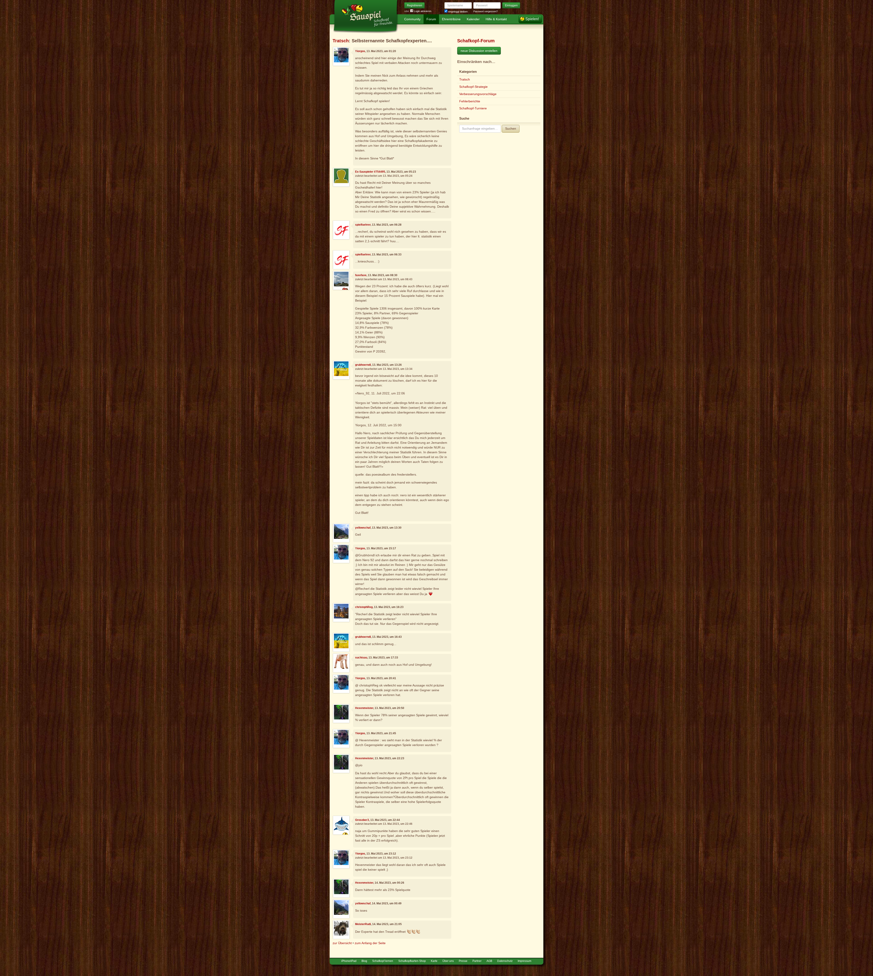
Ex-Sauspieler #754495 (370, 171)
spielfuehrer (363, 224)
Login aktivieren (422, 11)
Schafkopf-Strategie (473, 86)
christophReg (364, 607)
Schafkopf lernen (382, 961)
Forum (431, 19)
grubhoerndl (363, 364)
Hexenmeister (364, 708)
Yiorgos (360, 51)
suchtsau (361, 657)
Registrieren (414, 5)
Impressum (524, 961)
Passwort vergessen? (485, 11)
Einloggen (511, 5)
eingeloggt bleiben (457, 11)
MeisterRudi (363, 924)
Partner (477, 961)
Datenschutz (505, 961)
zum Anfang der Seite (370, 943)
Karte (434, 961)
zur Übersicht (342, 943)
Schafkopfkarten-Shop (412, 961)
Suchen (510, 128)
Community (412, 19)
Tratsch (341, 40)
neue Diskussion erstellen (479, 51)
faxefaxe (360, 275)
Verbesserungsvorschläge (478, 94)
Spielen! (532, 19)
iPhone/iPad (348, 961)
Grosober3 (362, 820)
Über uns (448, 961)
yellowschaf (363, 527)
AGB (489, 961)
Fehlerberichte (469, 101)
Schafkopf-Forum (476, 40)
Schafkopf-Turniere (473, 108)
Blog (364, 961)
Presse (463, 961)
